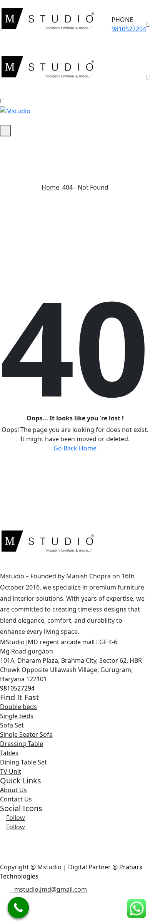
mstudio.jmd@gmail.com (50, 889)
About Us (13, 790)
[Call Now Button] (18, 907)
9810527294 (129, 29)
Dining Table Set (23, 762)
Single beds (16, 716)
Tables (9, 753)
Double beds (18, 706)
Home (52, 187)
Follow (15, 817)
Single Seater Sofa (26, 734)
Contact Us (16, 799)
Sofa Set (12, 725)
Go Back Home (75, 448)
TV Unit (10, 771)
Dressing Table (21, 743)
